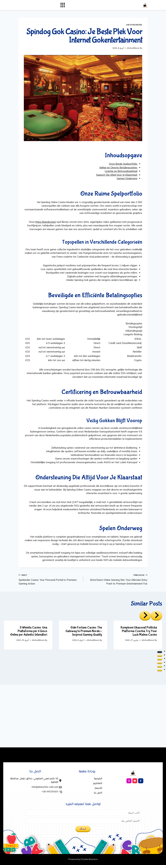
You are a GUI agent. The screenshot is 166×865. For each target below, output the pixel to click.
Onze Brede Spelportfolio (123, 163)
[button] (62, 5)
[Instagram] (128, 780)
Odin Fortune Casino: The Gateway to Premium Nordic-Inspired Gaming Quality (83, 631)
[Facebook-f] (140, 780)
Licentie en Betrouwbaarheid (121, 171)
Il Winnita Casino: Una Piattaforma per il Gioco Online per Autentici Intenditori (28, 631)
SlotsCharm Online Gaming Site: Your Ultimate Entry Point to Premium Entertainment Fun (118, 579)
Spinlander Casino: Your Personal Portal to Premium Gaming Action (48, 579)
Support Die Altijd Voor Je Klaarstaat (116, 174)
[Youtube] (134, 780)
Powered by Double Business (83, 859)
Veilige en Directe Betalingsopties (118, 167)
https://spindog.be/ (45, 221)
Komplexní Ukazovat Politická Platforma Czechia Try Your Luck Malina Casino (139, 631)
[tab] (159, 652)
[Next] (145, 616)
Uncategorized (134, 25)
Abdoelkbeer (133, 48)
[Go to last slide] (156, 616)
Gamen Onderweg (127, 178)
